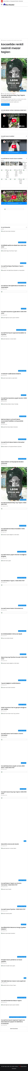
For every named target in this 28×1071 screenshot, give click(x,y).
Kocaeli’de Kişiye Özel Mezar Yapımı (12, 266)
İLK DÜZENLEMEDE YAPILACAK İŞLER (11, 634)
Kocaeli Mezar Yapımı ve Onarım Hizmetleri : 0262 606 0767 (11, 884)
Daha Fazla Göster (14, 1028)
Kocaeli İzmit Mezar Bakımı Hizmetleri (12, 442)
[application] (14, 146)
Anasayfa (4, 40)
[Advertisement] (14, 23)
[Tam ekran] (25, 152)
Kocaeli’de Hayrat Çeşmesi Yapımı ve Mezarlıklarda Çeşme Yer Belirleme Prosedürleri (13, 1021)
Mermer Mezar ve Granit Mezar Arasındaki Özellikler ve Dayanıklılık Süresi (12, 420)
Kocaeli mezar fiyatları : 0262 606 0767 (13, 909)
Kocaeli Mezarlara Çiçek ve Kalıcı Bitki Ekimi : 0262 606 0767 (13, 766)
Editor (3, 93)
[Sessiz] (23, 152)
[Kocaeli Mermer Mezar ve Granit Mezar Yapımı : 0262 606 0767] (8, 4)
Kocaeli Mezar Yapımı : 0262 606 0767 (13, 580)
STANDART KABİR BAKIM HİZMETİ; (11, 374)
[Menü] (1, 4)
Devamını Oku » (5, 104)
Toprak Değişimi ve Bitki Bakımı (10, 683)
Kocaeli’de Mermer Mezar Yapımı (11, 1000)
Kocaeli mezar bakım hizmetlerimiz (12, 608)
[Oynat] (3, 152)
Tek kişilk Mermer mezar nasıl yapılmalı (13, 981)
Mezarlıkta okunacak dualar (10, 844)
